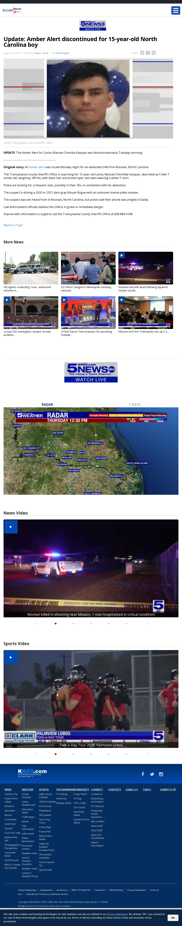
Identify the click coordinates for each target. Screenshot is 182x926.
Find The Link (11, 860)
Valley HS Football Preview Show (46, 847)
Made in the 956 (11, 839)
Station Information (97, 844)
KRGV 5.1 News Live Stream (13, 866)
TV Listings (62, 794)
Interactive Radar (27, 811)
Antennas (61, 798)
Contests (114, 789)
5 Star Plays (45, 827)
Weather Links (29, 853)
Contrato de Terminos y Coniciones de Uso (47, 894)
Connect (97, 789)
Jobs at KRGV (98, 821)
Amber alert (37, 167)
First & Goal (45, 806)
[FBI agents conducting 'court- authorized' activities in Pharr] (31, 268)
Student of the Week (81, 821)
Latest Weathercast (28, 803)
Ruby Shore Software (60, 906)
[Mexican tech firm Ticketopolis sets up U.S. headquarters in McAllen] (145, 312)
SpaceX (8, 828)
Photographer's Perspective (13, 846)
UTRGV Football (47, 801)
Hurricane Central (27, 847)
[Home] (24, 10)
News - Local (41, 53)
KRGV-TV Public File (81, 890)
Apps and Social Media (97, 836)
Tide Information (28, 827)
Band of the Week (45, 837)
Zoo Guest (79, 807)
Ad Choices (62, 890)
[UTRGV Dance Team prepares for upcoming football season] (88, 312)
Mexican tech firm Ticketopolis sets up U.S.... (143, 331)
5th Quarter (45, 815)
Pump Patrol (80, 794)
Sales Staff (96, 830)
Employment (46, 890)
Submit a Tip (11, 794)
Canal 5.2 (131, 789)
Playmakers (45, 810)
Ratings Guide (63, 802)
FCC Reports (97, 806)
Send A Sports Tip (46, 864)
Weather (27, 789)
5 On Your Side (12, 832)
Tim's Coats (80, 802)
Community (81, 789)
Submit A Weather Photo (30, 874)
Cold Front (10, 823)
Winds (25, 821)
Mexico (8, 815)
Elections (9, 806)
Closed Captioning (27, 890)
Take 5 (147, 789)
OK (173, 917)
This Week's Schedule (45, 856)
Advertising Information (97, 800)
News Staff (97, 825)
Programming (64, 789)
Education (10, 810)
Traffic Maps (28, 817)
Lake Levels (28, 833)
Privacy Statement (136, 890)
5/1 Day (78, 798)
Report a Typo (13, 225)
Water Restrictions (28, 839)
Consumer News (10, 854)
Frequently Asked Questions (96, 814)
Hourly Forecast (26, 795)
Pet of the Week (79, 813)
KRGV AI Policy (116, 890)
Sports (44, 789)
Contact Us (96, 794)
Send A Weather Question (27, 861)
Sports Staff (45, 869)
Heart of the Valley (11, 800)
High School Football (45, 795)
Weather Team (30, 868)
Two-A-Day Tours (44, 821)
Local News (11, 819)
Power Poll (44, 831)
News (8, 789)
